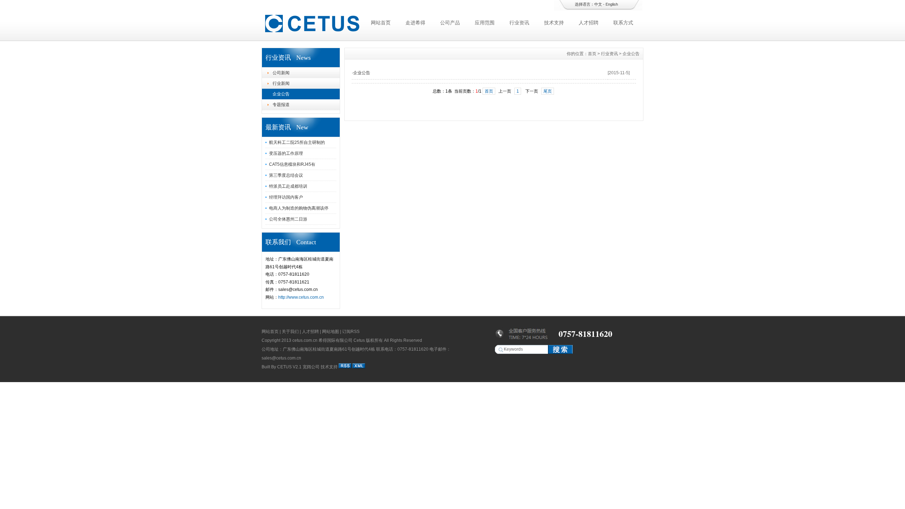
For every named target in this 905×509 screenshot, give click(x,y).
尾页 (547, 91)
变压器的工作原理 (286, 153)
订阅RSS (351, 331)
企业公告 (281, 94)
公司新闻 (281, 72)
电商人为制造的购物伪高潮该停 (298, 208)
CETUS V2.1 (289, 366)
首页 (592, 53)
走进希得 (415, 22)
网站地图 (330, 331)
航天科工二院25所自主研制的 (297, 142)
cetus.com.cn (304, 340)
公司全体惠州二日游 (288, 219)
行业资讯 (519, 22)
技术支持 (554, 22)
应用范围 (485, 22)
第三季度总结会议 (286, 175)
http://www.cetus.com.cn (301, 297)
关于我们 (290, 331)
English (612, 4)
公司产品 (450, 22)
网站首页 (381, 22)
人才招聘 (589, 22)
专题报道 (281, 104)
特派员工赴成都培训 (288, 186)
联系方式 (623, 22)
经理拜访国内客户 (286, 197)
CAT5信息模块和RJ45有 (292, 164)
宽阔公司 (311, 366)
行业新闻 (281, 83)
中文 (598, 4)
